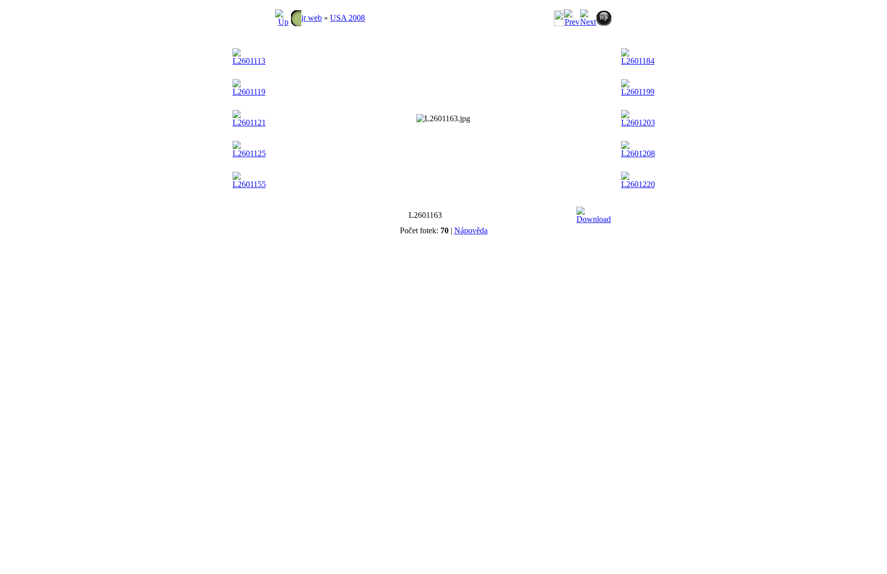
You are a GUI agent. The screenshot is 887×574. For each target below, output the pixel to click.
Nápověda (471, 230)
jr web (311, 17)
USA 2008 (347, 17)
